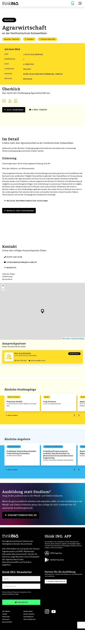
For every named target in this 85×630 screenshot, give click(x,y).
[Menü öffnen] (80, 3)
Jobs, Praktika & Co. (29, 619)
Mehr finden (13, 415)
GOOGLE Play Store (57, 560)
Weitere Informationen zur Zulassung (27, 201)
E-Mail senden (39, 110)
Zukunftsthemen (28, 616)
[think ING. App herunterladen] (72, 3)
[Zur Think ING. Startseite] (21, 3)
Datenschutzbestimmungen (10, 594)
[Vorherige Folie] (75, 415)
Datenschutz (6, 616)
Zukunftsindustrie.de (22, 515)
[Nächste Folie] (79, 415)
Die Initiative (6, 611)
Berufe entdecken (29, 614)
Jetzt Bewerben (15, 110)
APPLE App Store (56, 553)
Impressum (5, 619)
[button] (42, 311)
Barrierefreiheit (7, 622)
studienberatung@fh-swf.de (22, 262)
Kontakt (4, 614)
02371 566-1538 (14, 257)
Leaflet (67, 338)
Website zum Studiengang (20, 210)
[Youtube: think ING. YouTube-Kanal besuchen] (53, 611)
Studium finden (28, 611)
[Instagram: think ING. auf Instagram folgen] (47, 611)
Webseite (11, 267)
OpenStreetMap (78, 338)
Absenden (22, 602)
